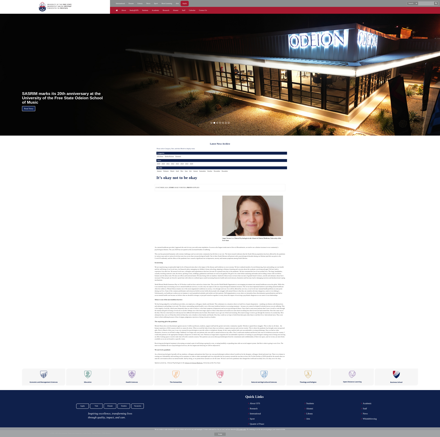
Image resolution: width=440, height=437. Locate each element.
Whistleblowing (370, 419)
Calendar (192, 10)
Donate (131, 3)
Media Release (169, 156)
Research (166, 10)
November (217, 171)
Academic (155, 10)
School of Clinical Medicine (194, 363)
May (181, 171)
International (120, 3)
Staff (183, 10)
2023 (177, 163)
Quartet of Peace (257, 424)
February (166, 171)
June (186, 171)
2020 (163, 163)
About (123, 10)
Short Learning (166, 3)
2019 (158, 163)
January (159, 171)
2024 (182, 163)
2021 (168, 163)
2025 (186, 163)
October (209, 171)
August (195, 171)
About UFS (255, 403)
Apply (184, 3)
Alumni (175, 10)
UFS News (160, 156)
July (190, 171)
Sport (156, 3)
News (148, 3)
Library (140, 3)
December (225, 171)
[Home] (117, 10)
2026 (191, 163)
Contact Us (203, 10)
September (202, 171)
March (172, 171)
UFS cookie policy (241, 429)
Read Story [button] (28, 108)
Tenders (124, 406)
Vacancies (137, 406)
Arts (177, 3)
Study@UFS (134, 10)
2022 (172, 163)
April (177, 171)
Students (145, 10)
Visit (96, 406)
